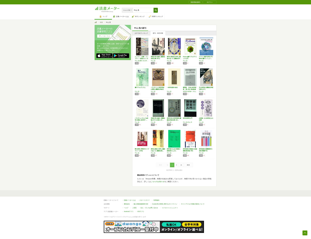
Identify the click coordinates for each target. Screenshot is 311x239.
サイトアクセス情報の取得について (192, 204)
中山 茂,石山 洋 (187, 122)
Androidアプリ (129, 211)
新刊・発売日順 (158, 33)
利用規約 (156, 200)
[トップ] (96, 22)
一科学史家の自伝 (172, 87)
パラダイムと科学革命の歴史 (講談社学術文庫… (157, 89)
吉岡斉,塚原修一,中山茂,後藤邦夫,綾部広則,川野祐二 (190, 91)
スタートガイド (144, 200)
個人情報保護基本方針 (141, 204)
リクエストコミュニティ (170, 207)
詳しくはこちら (104, 36)
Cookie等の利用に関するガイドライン (164, 204)
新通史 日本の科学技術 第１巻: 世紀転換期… (189, 89)
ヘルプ (126, 207)
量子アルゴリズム (140, 87)
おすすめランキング (141, 33)
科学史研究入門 (187, 118)
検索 (101, 22)
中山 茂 (153, 60)
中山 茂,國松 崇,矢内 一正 (142, 60)
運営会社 (127, 204)
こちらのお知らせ (157, 181)
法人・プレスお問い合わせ (149, 207)
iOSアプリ (140, 211)
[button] (156, 10)
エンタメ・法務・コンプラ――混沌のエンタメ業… (141, 58)
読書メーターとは (130, 200)
